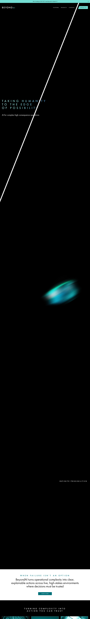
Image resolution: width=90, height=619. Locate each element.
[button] (88, 1)
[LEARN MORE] (45, 593)
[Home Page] (8, 7)
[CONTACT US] (83, 7)
